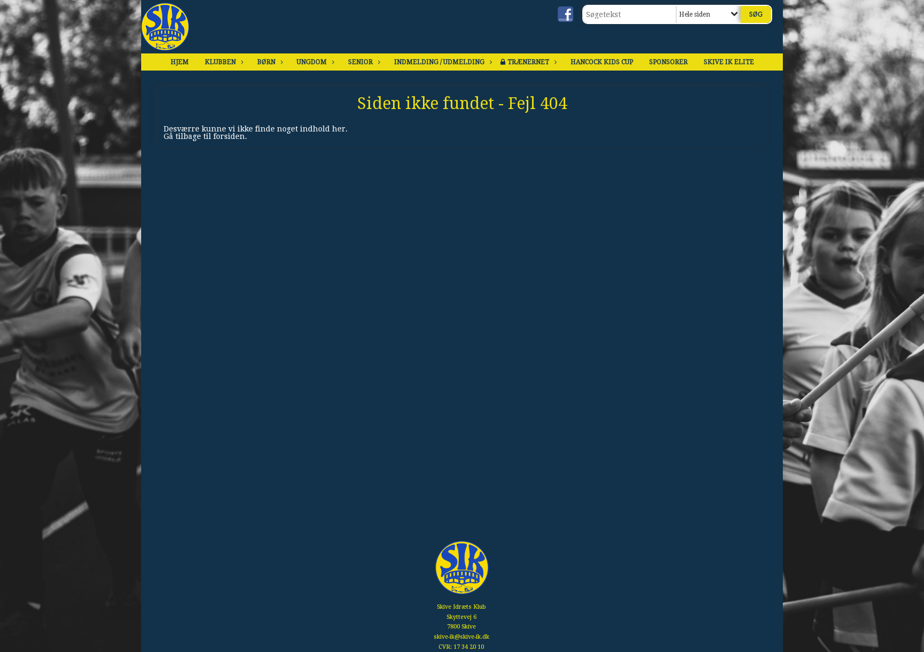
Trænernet (528, 62)
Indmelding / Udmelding (439, 62)
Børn (266, 62)
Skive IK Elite (729, 62)
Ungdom (312, 62)
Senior (360, 62)
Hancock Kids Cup (602, 62)
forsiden (229, 136)
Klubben (220, 62)
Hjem (180, 62)
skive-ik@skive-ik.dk (461, 636)
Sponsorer (668, 62)
